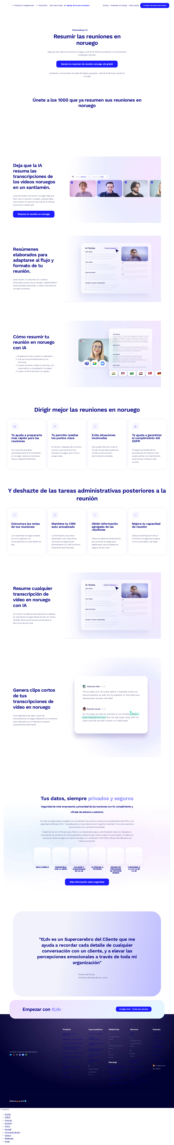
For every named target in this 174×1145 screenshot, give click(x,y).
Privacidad (134, 1076)
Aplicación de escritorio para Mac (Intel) (117, 1072)
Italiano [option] (8, 1135)
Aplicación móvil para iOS (118, 1083)
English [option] (8, 1114)
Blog (131, 1034)
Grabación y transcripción (72, 1043)
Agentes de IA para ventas (72, 1039)
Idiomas (66, 1063)
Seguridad (66, 1072)
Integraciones (68, 1076)
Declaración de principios (135, 1061)
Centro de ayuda (136, 1066)
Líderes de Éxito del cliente (96, 1044)
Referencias (157, 1051)
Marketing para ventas (94, 1061)
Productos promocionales (158, 1046)
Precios (106, 5)
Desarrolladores (158, 1042)
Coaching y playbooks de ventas (72, 1058)
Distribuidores (158, 1059)
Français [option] (8, 1120)
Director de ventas (95, 1034)
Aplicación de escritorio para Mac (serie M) (117, 1067)
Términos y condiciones (138, 1080)
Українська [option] (9, 1138)
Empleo (155, 1038)
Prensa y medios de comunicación (137, 1071)
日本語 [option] (7, 1117)
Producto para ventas (94, 1055)
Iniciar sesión (134, 5)
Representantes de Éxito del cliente (96, 1050)
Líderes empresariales (94, 1038)
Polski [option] (7, 1141)
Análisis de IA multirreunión (73, 1053)
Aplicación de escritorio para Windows (117, 1078)
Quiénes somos (158, 1034)
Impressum (134, 1084)
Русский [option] (8, 1129)
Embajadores (157, 1055)
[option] (89, 1114)
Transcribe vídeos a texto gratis (72, 1067)
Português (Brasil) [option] (12, 1132)
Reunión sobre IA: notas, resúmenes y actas (72, 1048)
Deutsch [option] (8, 1123)
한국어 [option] (7, 1126)
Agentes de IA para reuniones (70, 1034)
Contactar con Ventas (118, 5)
